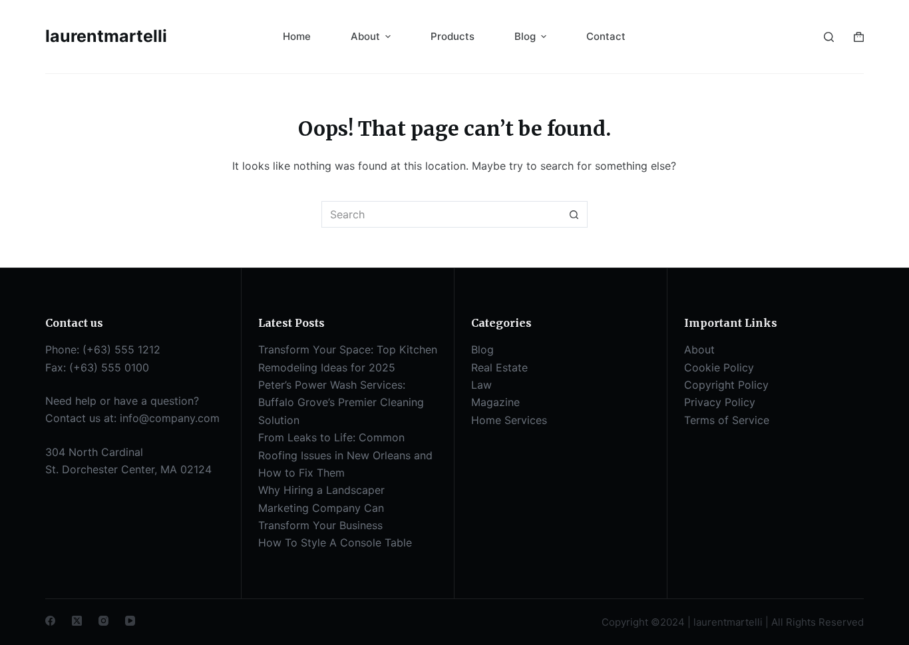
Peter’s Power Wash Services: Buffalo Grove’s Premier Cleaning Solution (341, 402)
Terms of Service (726, 420)
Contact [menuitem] (606, 36)
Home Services (509, 420)
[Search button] (574, 214)
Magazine (495, 402)
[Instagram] (103, 621)
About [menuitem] (365, 36)
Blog (482, 349)
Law (481, 384)
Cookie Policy (719, 367)
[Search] (829, 37)
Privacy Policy (719, 402)
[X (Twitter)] (77, 621)
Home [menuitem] (297, 36)
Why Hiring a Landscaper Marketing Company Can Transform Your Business (321, 507)
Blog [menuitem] (525, 36)
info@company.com (170, 418)
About (699, 349)
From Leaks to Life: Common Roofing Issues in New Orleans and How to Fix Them (345, 455)
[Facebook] (50, 621)
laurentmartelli (106, 36)
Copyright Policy (726, 384)
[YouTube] (130, 621)
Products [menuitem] (452, 36)
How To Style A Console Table (335, 542)
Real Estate (499, 367)
